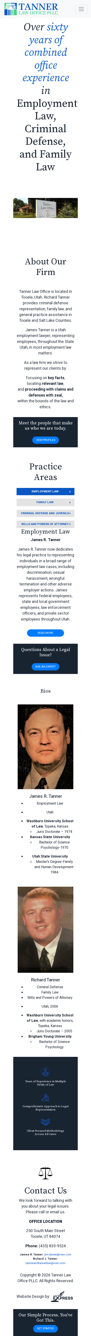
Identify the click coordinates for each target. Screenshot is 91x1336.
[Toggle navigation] (81, 9)
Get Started (45, 1328)
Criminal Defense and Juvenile (45, 513)
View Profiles (45, 440)
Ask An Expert (45, 667)
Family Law (44, 502)
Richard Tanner (45, 980)
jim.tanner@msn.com (57, 1255)
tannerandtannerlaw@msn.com (45, 1263)
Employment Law (45, 491)
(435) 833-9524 (52, 1246)
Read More (45, 633)
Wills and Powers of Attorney (45, 524)
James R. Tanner (45, 796)
